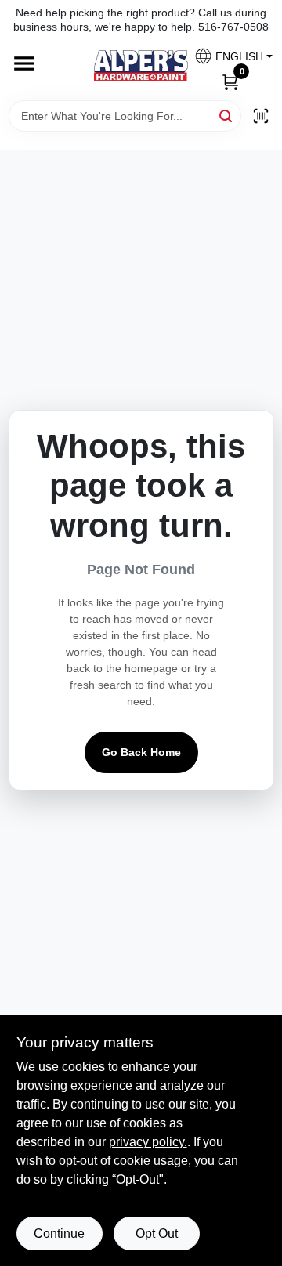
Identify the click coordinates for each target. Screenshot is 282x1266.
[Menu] (24, 64)
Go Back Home (141, 752)
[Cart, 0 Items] (230, 80)
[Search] (226, 115)
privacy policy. (148, 1141)
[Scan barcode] (261, 116)
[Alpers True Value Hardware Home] (141, 65)
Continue (59, 1233)
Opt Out (157, 1233)
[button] (227, 56)
